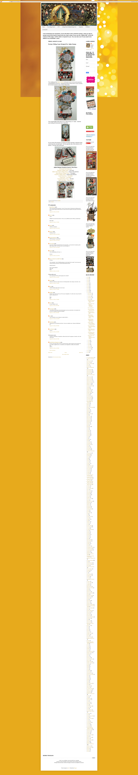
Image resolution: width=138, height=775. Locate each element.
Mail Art (88, 590)
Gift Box (88, 537)
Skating (88, 679)
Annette (50, 280)
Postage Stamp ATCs (90, 638)
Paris (88, 626)
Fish (87, 520)
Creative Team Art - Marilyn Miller (90, 482)
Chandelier (89, 443)
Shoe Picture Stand (90, 674)
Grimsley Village (89, 549)
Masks (88, 594)
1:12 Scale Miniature (90, 357)
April (89, 344)
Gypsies (52, 201)
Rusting (88, 664)
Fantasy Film (89, 516)
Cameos (88, 430)
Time (88, 708)
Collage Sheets (89, 465)
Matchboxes (89, 596)
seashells (88, 670)
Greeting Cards (89, 548)
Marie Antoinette (90, 592)
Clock (88, 459)
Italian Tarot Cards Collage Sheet (60, 171)
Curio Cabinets (89, 488)
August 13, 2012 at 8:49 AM (54, 325)
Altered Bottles (89, 372)
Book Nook (89, 417)
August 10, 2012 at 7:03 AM (54, 222)
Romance (88, 657)
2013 (88, 290)
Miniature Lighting (90, 607)
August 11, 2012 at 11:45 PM (54, 318)
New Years (89, 614)
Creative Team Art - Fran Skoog (90, 475)
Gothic (88, 544)
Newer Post (50, 352)
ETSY (59, 27)
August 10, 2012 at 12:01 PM (55, 255)
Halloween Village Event (91, 558)
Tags (88, 697)
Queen (88, 647)
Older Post (81, 352)
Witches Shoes (89, 747)
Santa (88, 669)
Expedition (89, 507)
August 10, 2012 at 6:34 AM (54, 211)
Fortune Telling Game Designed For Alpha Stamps (91, 323)
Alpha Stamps (60, 82)
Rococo (88, 656)
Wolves (88, 748)
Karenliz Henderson (53, 237)
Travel (88, 717)
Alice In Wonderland (90, 367)
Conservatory (89, 467)
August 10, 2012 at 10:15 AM (55, 247)
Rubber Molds (89, 661)
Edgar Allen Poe (89, 501)
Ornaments (89, 618)
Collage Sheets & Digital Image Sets (69, 27)
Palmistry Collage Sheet (62, 170)
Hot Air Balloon (89, 568)
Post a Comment (52, 350)
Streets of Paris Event (90, 693)
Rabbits (88, 648)
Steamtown (89, 692)
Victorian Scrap (89, 734)
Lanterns (88, 581)
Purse (88, 644)
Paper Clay (89, 620)
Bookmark (88, 418)
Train (88, 714)
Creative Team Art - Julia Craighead (90, 477)
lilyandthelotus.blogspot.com (54, 342)
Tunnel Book (89, 722)
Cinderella (88, 455)
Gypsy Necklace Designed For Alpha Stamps (90, 320)
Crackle (88, 473)
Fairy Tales (89, 512)
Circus (88, 456)
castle (88, 436)
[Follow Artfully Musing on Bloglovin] (90, 135)
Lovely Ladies (89, 582)
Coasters (88, 463)
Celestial (88, 439)
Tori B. (50, 302)
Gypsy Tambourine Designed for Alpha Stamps (91, 326)
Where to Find (89, 737)
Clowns (88, 460)
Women (88, 749)
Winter (88, 741)
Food (88, 524)
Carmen (50, 250)
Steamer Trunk (89, 689)
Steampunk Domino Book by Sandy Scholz (91, 301)
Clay (87, 458)
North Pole (89, 615)
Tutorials (88, 724)
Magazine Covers (90, 587)
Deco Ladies (89, 490)
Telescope (88, 703)
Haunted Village (89, 564)
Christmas (88, 449)
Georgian (88, 534)
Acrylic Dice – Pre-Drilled (65, 177)
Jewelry (88, 576)
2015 (88, 287)
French (88, 528)
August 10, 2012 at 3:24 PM (54, 271)
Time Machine (89, 709)
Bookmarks (89, 420)
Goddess (88, 543)
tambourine (89, 698)
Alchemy (88, 366)
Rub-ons (88, 660)
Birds (88, 412)
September (90, 297)
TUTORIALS (87, 27)
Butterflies (88, 426)
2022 (88, 277)
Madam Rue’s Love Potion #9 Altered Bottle (91, 330)
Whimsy (88, 738)
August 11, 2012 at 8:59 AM (54, 312)
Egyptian (88, 503)
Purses (88, 646)
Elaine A (50, 215)
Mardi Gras (89, 591)
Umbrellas (88, 726)
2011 (88, 350)
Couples (88, 472)
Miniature (88, 603)
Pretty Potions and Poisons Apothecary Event (90, 642)
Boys (88, 425)
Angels (88, 387)
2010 (88, 352)
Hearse (88, 565)
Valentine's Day (89, 729)
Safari (88, 665)
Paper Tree (89, 625)
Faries (88, 517)
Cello (88, 440)
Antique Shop (89, 389)
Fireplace (88, 519)
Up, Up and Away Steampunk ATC (91, 310)
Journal (88, 577)
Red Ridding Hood (90, 651)
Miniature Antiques (90, 604)
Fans (88, 515)
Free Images (89, 526)
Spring (88, 684)
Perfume (88, 634)
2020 (88, 280)
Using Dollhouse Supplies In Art (90, 728)
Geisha (88, 533)
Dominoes (88, 494)
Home (43, 27)
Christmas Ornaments (90, 450)
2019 (88, 281)
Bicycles (88, 409)
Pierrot (88, 635)
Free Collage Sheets (51, 27)
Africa (88, 364)
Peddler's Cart (89, 633)
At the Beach (89, 398)
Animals (88, 388)
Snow (88, 680)
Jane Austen (89, 574)
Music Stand (89, 611)
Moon (88, 609)
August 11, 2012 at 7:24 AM (54, 289)
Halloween (89, 552)
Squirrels (88, 687)
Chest (88, 445)
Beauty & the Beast (90, 407)
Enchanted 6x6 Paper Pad (65, 169)
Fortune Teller (89, 525)
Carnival (88, 434)
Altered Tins (89, 383)
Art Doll (88, 394)
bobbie (50, 225)
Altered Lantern (89, 380)
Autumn (88, 403)
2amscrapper (51, 308)
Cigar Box (88, 454)
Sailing (88, 666)
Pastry (88, 630)
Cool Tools (89, 468)
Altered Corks (89, 378)
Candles (88, 431)
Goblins (88, 542)
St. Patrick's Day (90, 688)
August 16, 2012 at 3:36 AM (54, 348)
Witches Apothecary (90, 743)
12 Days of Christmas (90, 358)
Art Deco (88, 393)
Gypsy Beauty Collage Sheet (62, 173)
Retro (88, 655)
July (89, 340)
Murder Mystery (89, 610)
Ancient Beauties (90, 385)
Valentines (88, 730)
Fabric (88, 510)
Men (87, 599)
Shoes (88, 675)
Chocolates (89, 448)
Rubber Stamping (90, 662)
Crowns (88, 487)
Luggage (88, 583)
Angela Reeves (52, 207)
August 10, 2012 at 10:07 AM (55, 228)
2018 (88, 283)
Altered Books (89, 370)
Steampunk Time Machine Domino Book (91, 312)
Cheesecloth (89, 444)
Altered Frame (89, 379)
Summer (88, 695)
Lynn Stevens (51, 329)
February (89, 347)
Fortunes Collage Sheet (59, 174)
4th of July (88, 362)
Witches (88, 742)
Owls (88, 619)
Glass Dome (89, 539)
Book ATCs (89, 416)
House (88, 571)
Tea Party (88, 702)
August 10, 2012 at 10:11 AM (54, 240)
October (89, 296)
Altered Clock (89, 376)
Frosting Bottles (89, 529)
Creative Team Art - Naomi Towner (90, 484)
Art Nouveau (89, 396)
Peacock (88, 631)
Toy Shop (88, 713)
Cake (88, 429)
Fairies (88, 511)
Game (88, 530)
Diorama (88, 493)
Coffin (88, 464)
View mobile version (65, 354)
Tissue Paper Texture (90, 711)
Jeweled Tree (89, 575)
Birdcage (88, 411)
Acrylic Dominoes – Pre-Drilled (65, 176)
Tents (88, 704)
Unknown (51, 231)
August (89, 299)
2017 (88, 284)
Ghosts (88, 535)
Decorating (89, 492)
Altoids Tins (89, 384)
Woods (88, 751)
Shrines (88, 678)
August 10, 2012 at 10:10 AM (55, 234)
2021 (88, 278)
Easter (88, 499)
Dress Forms (89, 498)
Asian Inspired (89, 397)
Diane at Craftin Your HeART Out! (55, 258)
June (89, 341)
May (89, 343)
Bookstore (88, 421)
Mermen (88, 601)
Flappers (88, 521)
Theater (88, 707)
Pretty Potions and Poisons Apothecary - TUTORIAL (91, 305)
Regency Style (89, 652)
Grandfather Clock (90, 547)
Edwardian (89, 502)
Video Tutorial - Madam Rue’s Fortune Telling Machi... (91, 316)
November (90, 294)
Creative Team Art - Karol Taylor (90, 480)
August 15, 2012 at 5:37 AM (54, 338)
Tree (88, 719)
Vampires (88, 732)
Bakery (88, 404)
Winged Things (89, 739)
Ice (87, 572)
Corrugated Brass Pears (63, 178)
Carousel (88, 435)
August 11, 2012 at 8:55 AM (54, 305)
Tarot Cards (89, 699)
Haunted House (89, 562)
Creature (88, 485)
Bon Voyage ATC (91, 307)
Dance (88, 489)
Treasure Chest (89, 718)
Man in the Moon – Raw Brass (66, 180)
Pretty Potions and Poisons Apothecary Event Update (91, 337)
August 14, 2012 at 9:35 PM (54, 331)
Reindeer (88, 653)
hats (87, 561)
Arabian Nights (89, 392)
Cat (87, 438)
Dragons (88, 497)
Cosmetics (89, 469)
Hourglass (88, 570)
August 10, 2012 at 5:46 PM (54, 277)
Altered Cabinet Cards (90, 374)
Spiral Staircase (89, 683)
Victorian (88, 733)
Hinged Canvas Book (90, 566)
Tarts (88, 700)
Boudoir (88, 422)
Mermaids (88, 600)
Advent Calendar (90, 363)
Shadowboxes (89, 673)
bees (88, 408)
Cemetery (88, 441)
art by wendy (51, 243)
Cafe (88, 427)
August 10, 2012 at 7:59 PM (54, 283)
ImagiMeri (51, 292)
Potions (88, 640)
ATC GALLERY (45, 29)
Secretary (88, 671)
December (90, 293)
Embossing (89, 506)
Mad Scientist (89, 586)
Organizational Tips (90, 616)
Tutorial (88, 723)
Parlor (88, 629)
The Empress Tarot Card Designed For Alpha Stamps (91, 333)
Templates (81, 27)
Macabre (88, 585)
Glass (88, 538)
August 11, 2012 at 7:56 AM (54, 299)
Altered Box (89, 373)
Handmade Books (90, 560)
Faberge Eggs (89, 508)
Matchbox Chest (90, 595)
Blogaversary (89, 413)
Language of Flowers (90, 579)
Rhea (50, 286)
